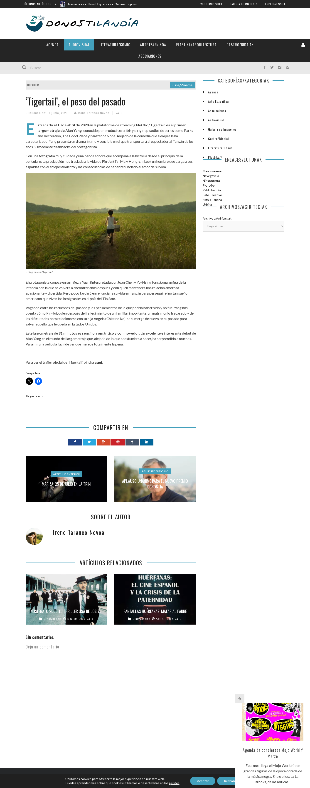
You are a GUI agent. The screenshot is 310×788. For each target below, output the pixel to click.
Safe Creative (212, 195)
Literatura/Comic (114, 45)
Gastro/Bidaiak (240, 45)
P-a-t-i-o (209, 185)
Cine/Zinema (182, 85)
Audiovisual (79, 45)
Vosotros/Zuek (211, 4)
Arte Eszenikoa (153, 45)
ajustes (174, 783)
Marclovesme (212, 171)
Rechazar (230, 781)
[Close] (239, 698)
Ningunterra (211, 181)
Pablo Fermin (212, 190)
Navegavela (211, 176)
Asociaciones (149, 56)
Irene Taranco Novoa (93, 113)
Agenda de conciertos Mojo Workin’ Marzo (273, 753)
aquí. (99, 362)
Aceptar (203, 781)
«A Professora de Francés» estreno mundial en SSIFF (102, 6)
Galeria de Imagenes (222, 129)
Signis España (212, 200)
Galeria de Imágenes (244, 4)
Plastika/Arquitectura (196, 45)
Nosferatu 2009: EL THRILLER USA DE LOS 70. (66, 611)
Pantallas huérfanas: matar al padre (155, 611)
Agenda (52, 45)
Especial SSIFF (275, 4)
